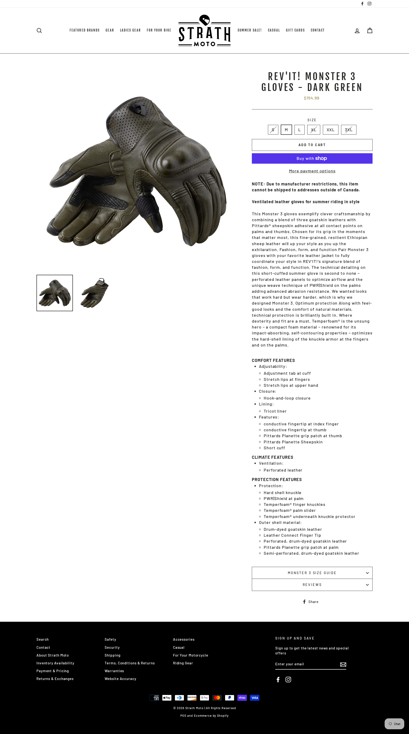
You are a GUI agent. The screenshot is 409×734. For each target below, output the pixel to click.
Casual (179, 647)
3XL (349, 129)
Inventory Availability (55, 663)
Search (42, 639)
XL (313, 129)
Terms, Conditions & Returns (130, 663)
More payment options (312, 170)
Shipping (112, 655)
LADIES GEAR (130, 30)
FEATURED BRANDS (85, 30)
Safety (110, 639)
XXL (331, 129)
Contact (43, 647)
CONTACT (318, 30)
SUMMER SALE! (250, 30)
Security (112, 647)
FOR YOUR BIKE (159, 30)
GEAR (110, 30)
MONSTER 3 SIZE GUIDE (312, 573)
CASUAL (274, 30)
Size (312, 120)
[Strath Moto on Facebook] (278, 679)
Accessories (184, 639)
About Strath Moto (52, 655)
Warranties (114, 671)
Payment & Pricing (52, 671)
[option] (136, 171)
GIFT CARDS (295, 30)
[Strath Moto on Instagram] (288, 679)
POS (183, 715)
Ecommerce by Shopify (211, 715)
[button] (312, 354)
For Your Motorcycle (190, 655)
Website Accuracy (120, 678)
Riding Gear (183, 663)
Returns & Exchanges (55, 678)
